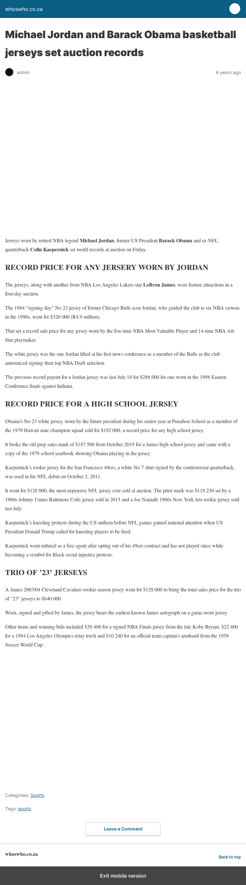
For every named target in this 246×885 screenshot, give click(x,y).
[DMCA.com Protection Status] (107, 780)
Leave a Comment (123, 828)
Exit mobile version (123, 875)
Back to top (230, 857)
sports (24, 808)
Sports (37, 795)
